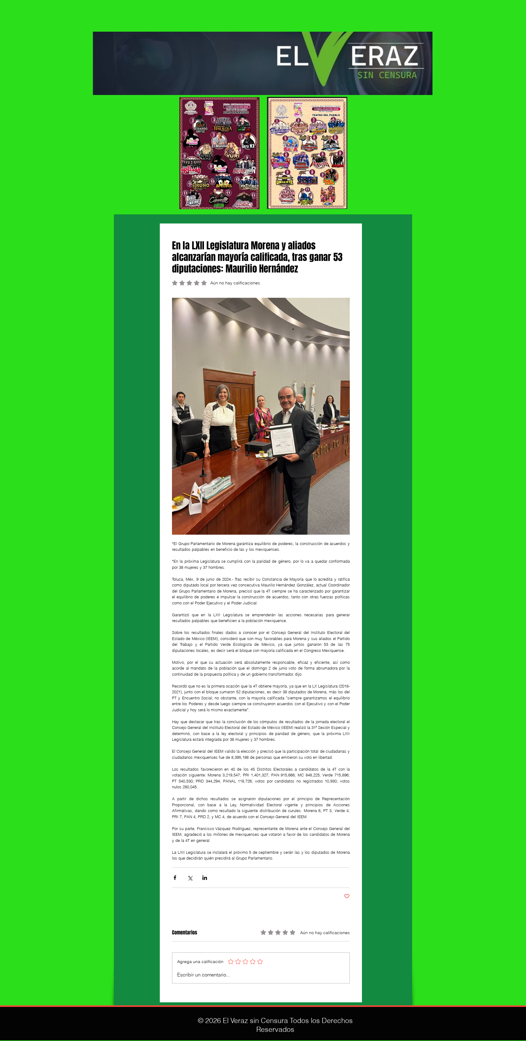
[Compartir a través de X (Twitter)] (190, 878)
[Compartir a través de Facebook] (175, 878)
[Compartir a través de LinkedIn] (205, 878)
